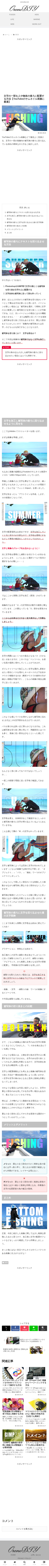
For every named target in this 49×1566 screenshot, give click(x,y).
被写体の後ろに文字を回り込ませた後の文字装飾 (25, 222)
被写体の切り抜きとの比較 (17, 226)
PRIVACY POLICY (24, 1558)
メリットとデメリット (15, 229)
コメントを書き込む (24, 1529)
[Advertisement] (24, 65)
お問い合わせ (36, 1555)
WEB (6, 1262)
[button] (43, 1328)
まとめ (9, 233)
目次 (21, 207)
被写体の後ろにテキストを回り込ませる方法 (23, 212)
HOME (13, 1555)
